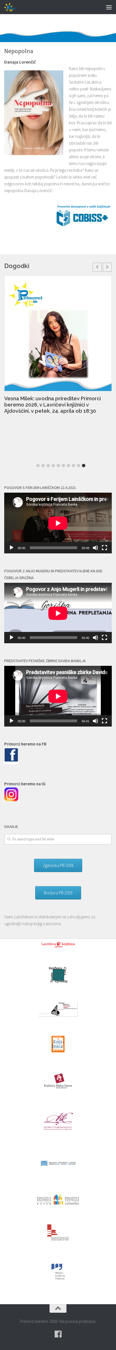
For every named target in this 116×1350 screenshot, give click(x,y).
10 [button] (83, 465)
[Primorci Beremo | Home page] (13, 7)
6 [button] (63, 465)
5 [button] (58, 465)
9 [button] (78, 465)
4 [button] (53, 465)
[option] (58, 348)
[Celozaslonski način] (104, 548)
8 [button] (73, 465)
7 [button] (68, 465)
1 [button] (38, 465)
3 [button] (48, 465)
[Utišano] (95, 548)
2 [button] (43, 465)
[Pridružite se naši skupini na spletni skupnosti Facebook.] (58, 1334)
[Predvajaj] (11, 548)
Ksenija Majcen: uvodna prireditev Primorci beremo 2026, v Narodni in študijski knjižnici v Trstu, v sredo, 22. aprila (56, 406)
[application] (58, 523)
